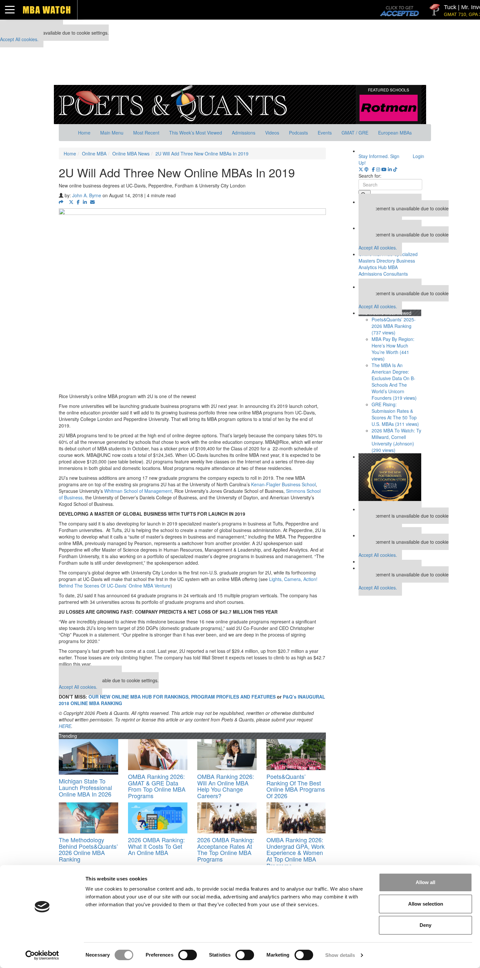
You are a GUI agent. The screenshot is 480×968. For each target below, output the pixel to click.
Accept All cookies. (19, 39)
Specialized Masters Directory (388, 257)
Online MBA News (131, 153)
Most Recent (146, 132)
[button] (62, 202)
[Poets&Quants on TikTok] (395, 169)
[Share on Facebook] (78, 202)
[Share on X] (71, 202)
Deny (425, 925)
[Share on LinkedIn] (85, 202)
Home (84, 132)
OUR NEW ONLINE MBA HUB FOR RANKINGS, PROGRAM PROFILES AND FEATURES (182, 696)
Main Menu (111, 132)
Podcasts (298, 132)
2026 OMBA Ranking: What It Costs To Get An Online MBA (156, 846)
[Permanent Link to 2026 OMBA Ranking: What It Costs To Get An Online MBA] (157, 817)
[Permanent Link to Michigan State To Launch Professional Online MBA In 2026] (88, 757)
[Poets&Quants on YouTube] (384, 169)
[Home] (173, 102)
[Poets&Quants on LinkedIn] (390, 169)
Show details (340, 955)
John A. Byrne (86, 195)
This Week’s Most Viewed (195, 132)
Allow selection (425, 904)
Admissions (243, 132)
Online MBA (94, 153)
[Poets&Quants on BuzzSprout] (367, 169)
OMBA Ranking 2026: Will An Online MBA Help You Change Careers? (225, 786)
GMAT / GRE (355, 132)
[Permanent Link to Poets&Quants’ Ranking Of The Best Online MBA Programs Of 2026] (296, 754)
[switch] (187, 955)
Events (325, 132)
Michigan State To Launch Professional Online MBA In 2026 (85, 787)
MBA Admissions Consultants (383, 270)
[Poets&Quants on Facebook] (373, 169)
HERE (65, 726)
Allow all (425, 882)
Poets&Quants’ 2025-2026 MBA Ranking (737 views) (394, 326)
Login (418, 156)
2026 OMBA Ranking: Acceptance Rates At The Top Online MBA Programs (225, 849)
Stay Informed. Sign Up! (379, 159)
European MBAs (395, 132)
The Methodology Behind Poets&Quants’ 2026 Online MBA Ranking (88, 849)
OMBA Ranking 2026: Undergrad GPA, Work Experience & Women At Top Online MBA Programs (295, 852)
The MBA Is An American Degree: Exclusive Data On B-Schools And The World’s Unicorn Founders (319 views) (394, 381)
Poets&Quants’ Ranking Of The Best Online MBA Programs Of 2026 (295, 786)
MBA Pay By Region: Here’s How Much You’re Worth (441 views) (393, 349)
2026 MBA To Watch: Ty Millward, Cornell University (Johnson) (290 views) (396, 440)
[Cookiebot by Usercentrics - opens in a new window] (42, 955)
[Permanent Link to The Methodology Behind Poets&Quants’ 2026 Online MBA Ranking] (88, 817)
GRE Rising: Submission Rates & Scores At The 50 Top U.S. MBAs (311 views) (395, 414)
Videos (272, 132)
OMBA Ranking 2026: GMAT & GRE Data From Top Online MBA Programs (156, 786)
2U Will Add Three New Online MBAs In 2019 (201, 153)
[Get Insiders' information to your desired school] (390, 479)
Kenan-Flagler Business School (283, 484)
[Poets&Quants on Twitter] (361, 169)
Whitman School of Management (138, 491)
